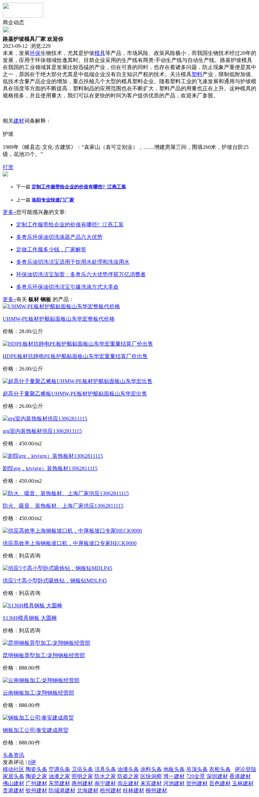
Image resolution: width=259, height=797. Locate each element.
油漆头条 (128, 769)
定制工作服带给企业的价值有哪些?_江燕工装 (70, 224)
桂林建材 (133, 790)
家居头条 (13, 776)
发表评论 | (19, 762)
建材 (18, 121)
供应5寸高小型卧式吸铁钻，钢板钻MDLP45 (55, 580)
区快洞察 (151, 776)
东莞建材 (59, 783)
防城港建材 (62, 790)
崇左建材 (128, 783)
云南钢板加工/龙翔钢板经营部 (38, 693)
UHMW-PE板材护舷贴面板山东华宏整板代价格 (59, 319)
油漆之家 (59, 776)
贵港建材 (13, 790)
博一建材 (174, 776)
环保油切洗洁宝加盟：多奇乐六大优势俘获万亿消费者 (81, 274)
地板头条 (174, 769)
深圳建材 (217, 776)
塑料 (197, 74)
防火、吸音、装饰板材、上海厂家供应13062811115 (63, 506)
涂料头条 (151, 769)
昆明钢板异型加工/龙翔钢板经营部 (44, 655)
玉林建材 (243, 783)
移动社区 (13, 769)
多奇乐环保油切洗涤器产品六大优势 (59, 237)
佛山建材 (13, 783)
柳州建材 (156, 790)
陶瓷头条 (36, 769)
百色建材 (220, 783)
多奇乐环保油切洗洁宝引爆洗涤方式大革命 (67, 287)
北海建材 (87, 790)
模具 (99, 53)
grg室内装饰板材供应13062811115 (42, 431)
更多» (9, 212)
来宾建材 (151, 783)
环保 (35, 53)
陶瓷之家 (36, 776)
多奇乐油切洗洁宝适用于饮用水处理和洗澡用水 (73, 262)
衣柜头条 (220, 769)
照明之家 (82, 776)
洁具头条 (105, 769)
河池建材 (174, 783)
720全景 (195, 776)
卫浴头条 (82, 769)
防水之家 (105, 776)
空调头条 (59, 769)
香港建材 (240, 776)
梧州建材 (110, 790)
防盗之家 (128, 776)
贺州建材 (197, 783)
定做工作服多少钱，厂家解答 (51, 249)
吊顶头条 (197, 769)
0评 (32, 762)
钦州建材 (36, 790)
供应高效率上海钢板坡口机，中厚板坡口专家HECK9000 (70, 543)
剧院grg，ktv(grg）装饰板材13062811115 (50, 468)
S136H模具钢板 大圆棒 (30, 618)
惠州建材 (82, 783)
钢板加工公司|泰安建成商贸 (35, 730)
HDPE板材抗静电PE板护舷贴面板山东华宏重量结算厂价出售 (75, 356)
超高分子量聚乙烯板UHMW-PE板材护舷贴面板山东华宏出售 (75, 393)
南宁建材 (105, 783)
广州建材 (36, 783)
